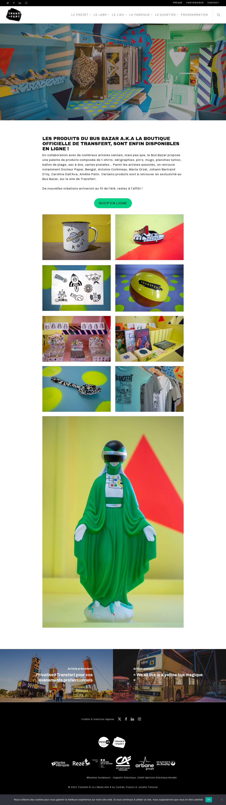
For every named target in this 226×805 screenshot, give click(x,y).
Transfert (113, 78)
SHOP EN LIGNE (113, 203)
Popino (130, 787)
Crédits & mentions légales (97, 719)
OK (208, 799)
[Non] (221, 799)
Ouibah (120, 787)
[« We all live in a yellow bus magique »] (169, 675)
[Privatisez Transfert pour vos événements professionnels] (56, 675)
